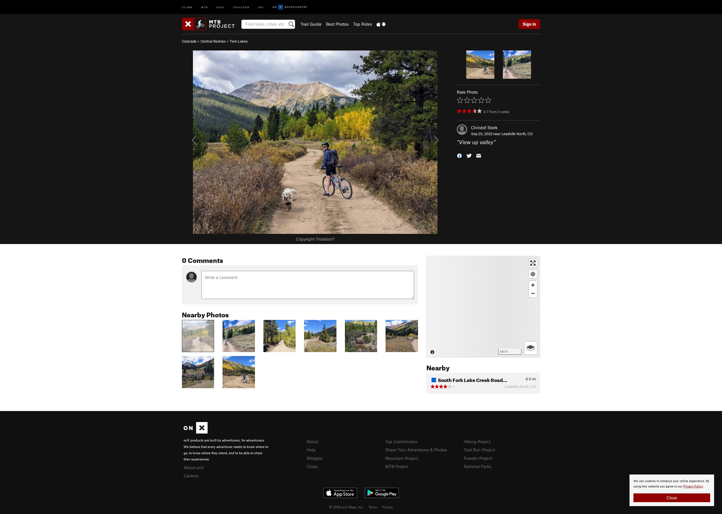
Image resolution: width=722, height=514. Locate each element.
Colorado (189, 41)
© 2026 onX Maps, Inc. (346, 507)
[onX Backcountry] (289, 7)
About (312, 441)
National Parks (477, 466)
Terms (372, 507)
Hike (220, 7)
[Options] (530, 348)
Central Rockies (213, 41)
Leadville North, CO (517, 133)
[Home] (211, 24)
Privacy (387, 507)
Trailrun (241, 7)
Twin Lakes (239, 41)
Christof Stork (484, 127)
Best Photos (337, 24)
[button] (459, 155)
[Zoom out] (533, 293)
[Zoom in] (533, 285)
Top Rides (362, 24)
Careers (191, 475)
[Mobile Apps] (381, 24)
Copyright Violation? (315, 238)
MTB (204, 7)
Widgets (315, 458)
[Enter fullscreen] (533, 263)
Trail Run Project (479, 449)
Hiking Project (477, 441)
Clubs (312, 466)
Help (311, 449)
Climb (187, 7)
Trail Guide (311, 24)
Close (671, 497)
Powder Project (478, 458)
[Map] (483, 306)
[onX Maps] (196, 431)
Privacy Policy (693, 486)
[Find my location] (533, 274)
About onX (194, 467)
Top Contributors (401, 441)
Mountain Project (401, 458)
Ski (261, 7)
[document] (671, 490)
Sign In (529, 24)
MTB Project (396, 466)
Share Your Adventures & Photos (416, 449)
